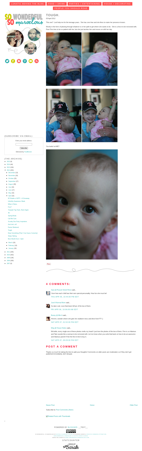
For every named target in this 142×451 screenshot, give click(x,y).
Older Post (134, 405)
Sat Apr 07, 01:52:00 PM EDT (65, 322)
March (10, 242)
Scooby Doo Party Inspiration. (17, 221)
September (12, 181)
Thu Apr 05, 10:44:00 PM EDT (65, 297)
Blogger (72, 427)
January (11, 248)
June (10, 190)
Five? (10, 207)
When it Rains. (12, 204)
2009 (8, 258)
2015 (8, 161)
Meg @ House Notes (59, 328)
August (10, 184)
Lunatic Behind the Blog (27, 4)
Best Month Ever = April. (16, 239)
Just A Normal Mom (58, 302)
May (10, 193)
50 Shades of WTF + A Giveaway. (19, 198)
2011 (8, 252)
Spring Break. (12, 216)
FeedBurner (28, 152)
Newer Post (50, 405)
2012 (8, 170)
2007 (8, 263)
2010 (8, 255)
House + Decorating (117, 4)
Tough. (10, 230)
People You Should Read (71, 8)
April (10, 196)
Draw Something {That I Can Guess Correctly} (22, 233)
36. (9, 213)
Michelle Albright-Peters (64, 434)
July (10, 187)
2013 (8, 167)
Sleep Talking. (12, 236)
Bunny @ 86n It (57, 315)
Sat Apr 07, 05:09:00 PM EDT (65, 340)
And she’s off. (12, 224)
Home (92, 405)
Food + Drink (56, 4)
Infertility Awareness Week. (17, 201)
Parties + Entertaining (84, 4)
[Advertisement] (21, 81)
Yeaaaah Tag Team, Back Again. (18, 210)
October (11, 178)
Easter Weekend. (13, 227)
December (11, 172)
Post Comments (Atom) (64, 410)
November (11, 175)
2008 (8, 260)
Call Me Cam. (12, 218)
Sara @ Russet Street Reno (61, 290)
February (11, 245)
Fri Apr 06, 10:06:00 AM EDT (64, 309)
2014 (8, 164)
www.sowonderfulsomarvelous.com (77, 437)
